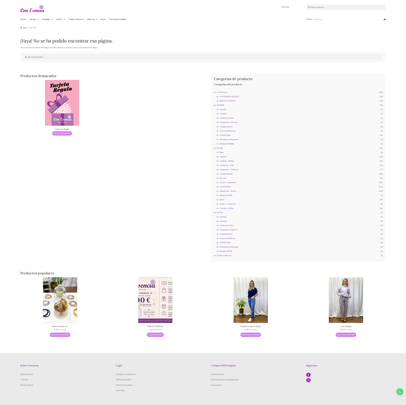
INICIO (23, 19)
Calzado (223, 109)
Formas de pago (217, 374)
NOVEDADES (225, 135)
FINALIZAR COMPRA (118, 19)
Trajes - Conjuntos (228, 204)
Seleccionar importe (62, 133)
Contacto (24, 379)
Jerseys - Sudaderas (228, 182)
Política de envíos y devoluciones (224, 379)
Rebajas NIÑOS (226, 251)
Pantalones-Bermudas (229, 139)
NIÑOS (59, 19)
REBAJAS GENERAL (228, 101)
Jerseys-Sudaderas (227, 131)
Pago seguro (216, 385)
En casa (223, 178)
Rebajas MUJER (226, 195)
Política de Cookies (124, 379)
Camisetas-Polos (227, 118)
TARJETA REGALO (76, 19)
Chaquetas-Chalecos (228, 122)
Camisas (223, 114)
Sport (222, 199)
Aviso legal (120, 390)
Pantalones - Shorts (228, 191)
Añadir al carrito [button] (155, 335)
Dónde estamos (26, 385)
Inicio (25, 28)
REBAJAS (90, 19)
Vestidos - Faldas (227, 208)
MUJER (33, 19)
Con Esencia (222, 92)
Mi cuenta (285, 7)
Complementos (226, 126)
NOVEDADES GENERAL (229, 96)
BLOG (103, 19)
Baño (222, 152)
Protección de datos (124, 385)
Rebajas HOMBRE (227, 144)
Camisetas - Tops (227, 165)
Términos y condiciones (126, 374)
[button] (400, 391)
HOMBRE (46, 19)
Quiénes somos (26, 374)
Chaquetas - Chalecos (229, 169)
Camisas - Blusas (227, 161)
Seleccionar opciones (60, 335)
